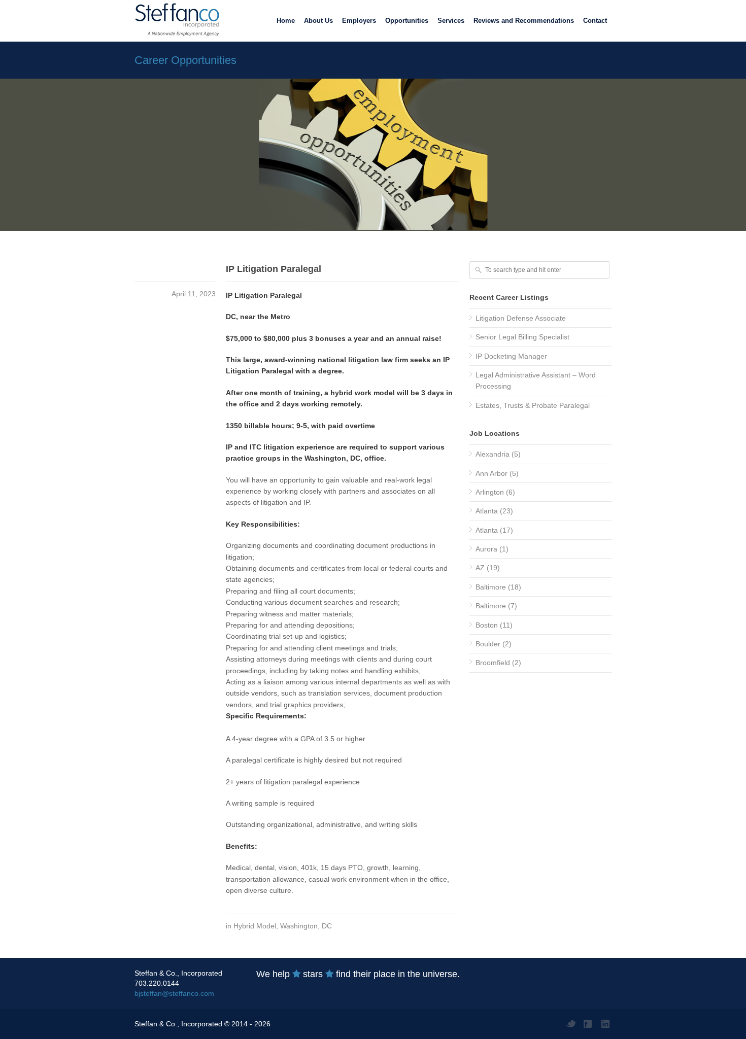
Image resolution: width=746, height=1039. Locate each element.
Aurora (486, 549)
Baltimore (491, 587)
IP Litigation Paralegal (273, 269)
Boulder (488, 644)
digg (606, 1024)
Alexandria (493, 454)
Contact (595, 20)
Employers (359, 20)
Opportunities (406, 20)
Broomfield (493, 663)
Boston (487, 625)
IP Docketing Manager (511, 356)
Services (450, 20)
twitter (571, 1024)
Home (286, 20)
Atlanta (487, 511)
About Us (318, 20)
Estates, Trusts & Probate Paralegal (533, 405)
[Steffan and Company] (175, 20)
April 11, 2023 (194, 294)
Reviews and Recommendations (523, 20)
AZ (480, 568)
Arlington (490, 492)
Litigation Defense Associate (521, 318)
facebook (589, 1024)
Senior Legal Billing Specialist (522, 337)
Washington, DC (306, 926)
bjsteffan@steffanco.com (174, 993)
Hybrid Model (254, 926)
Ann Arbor (491, 473)
